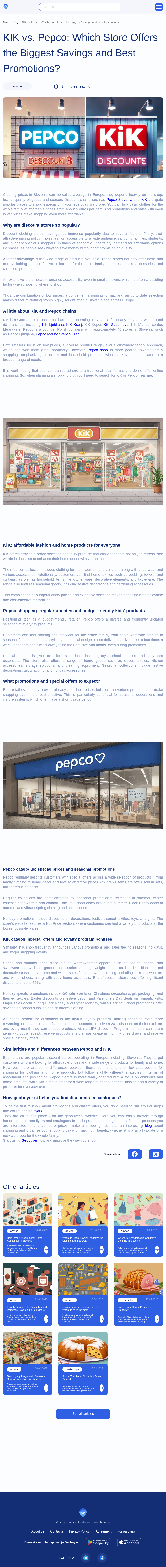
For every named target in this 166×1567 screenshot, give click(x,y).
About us (37, 1531)
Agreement (103, 1531)
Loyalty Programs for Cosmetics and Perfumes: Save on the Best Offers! (27, 1308)
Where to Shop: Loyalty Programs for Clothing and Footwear (82, 1239)
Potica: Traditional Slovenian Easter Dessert (82, 1378)
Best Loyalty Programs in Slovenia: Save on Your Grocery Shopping (26, 1378)
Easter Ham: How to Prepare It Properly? (134, 1308)
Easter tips (127, 1300)
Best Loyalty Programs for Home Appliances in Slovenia (25, 1239)
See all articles (83, 1414)
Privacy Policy (79, 1531)
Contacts (56, 1531)
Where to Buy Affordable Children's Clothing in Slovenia (137, 1239)
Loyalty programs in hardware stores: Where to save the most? (82, 1308)
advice (17, 86)
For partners (126, 1531)
